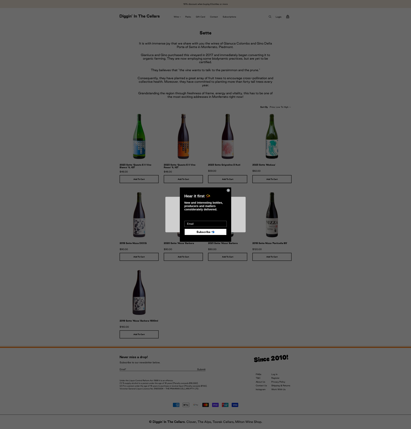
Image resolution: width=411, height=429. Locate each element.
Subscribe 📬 (205, 231)
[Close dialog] (228, 190)
